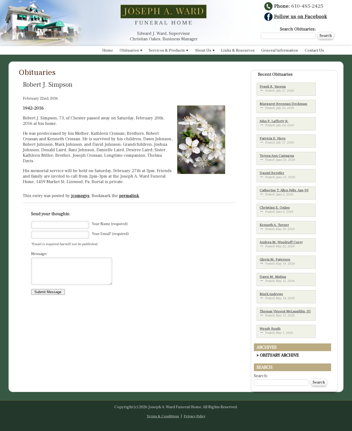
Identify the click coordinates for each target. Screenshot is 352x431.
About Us (203, 50)
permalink (129, 195)
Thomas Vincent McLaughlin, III (285, 311)
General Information (279, 50)
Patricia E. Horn (272, 138)
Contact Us (314, 50)
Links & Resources (238, 50)
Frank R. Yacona (273, 86)
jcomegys (80, 195)
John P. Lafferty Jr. (274, 121)
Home (107, 50)
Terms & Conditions (163, 416)
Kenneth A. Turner (274, 225)
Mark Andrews (271, 294)
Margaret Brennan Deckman (283, 104)
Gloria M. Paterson (275, 259)
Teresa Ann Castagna (277, 155)
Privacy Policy (194, 416)
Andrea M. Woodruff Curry (281, 242)
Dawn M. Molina (273, 277)
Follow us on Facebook (300, 16)
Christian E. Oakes (275, 207)
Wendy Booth (270, 328)
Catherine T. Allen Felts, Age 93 (284, 190)
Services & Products (167, 50)
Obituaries (129, 50)
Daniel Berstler (272, 173)
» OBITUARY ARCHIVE (278, 355)
